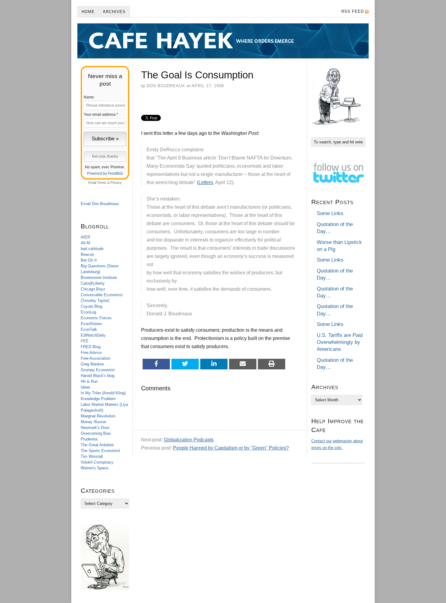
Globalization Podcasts (189, 439)
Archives (114, 11)
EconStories (91, 323)
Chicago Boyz (93, 289)
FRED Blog (90, 346)
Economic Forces (96, 318)
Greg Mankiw (92, 364)
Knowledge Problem (98, 398)
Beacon (87, 254)
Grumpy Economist (98, 370)
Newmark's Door (95, 427)
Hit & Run (89, 381)
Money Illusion (93, 422)
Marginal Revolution (98, 416)
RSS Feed (352, 11)
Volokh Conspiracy (97, 462)
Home (88, 11)
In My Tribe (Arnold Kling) (103, 393)
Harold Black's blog (97, 375)
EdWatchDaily (93, 335)
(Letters (205, 182)
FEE (85, 341)
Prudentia (89, 439)
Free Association (95, 358)
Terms (101, 182)
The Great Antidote (97, 445)
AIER (85, 237)
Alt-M (85, 243)
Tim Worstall (92, 456)
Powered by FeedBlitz (105, 173)
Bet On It (89, 260)
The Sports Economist (100, 450)
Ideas (85, 387)
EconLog (88, 312)
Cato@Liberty (93, 283)
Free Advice (91, 352)
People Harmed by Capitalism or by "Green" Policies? (231, 448)
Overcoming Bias (96, 433)
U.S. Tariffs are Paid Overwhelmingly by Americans (340, 342)
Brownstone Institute (99, 277)
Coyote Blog (91, 306)
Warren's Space (94, 468)
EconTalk (89, 329)
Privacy (116, 182)
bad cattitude (92, 248)
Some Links (330, 213)
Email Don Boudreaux (100, 203)
